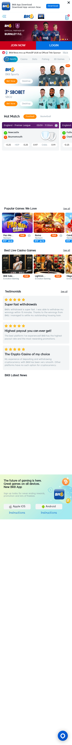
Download (53, 6)
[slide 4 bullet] (67, 39)
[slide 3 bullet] (65, 39)
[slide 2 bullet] (62, 39)
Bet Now (11, 81)
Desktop (26, 81)
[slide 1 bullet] (60, 39)
